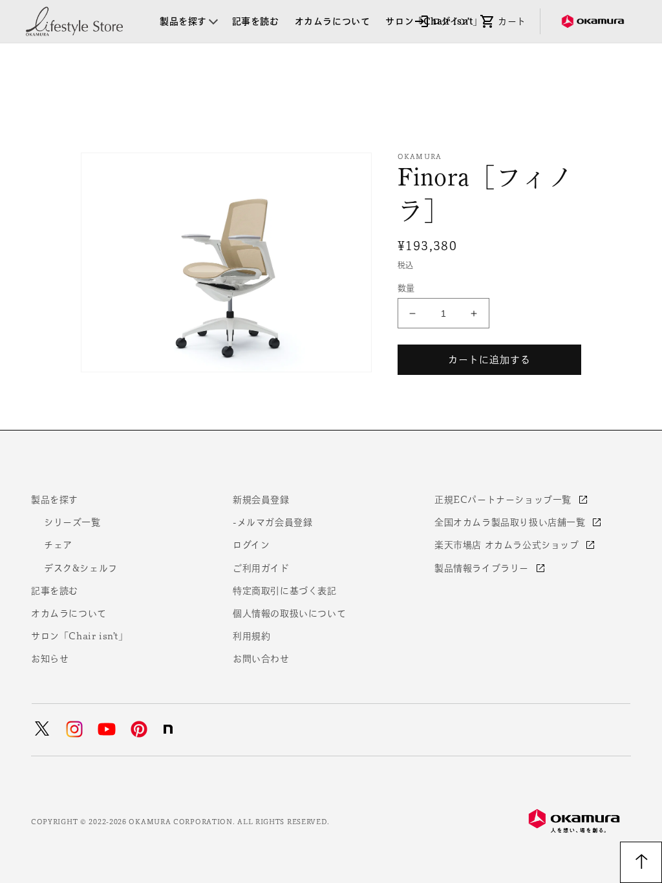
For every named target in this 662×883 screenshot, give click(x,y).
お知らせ (50, 658)
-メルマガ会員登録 (272, 522)
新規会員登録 (261, 499)
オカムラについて (69, 613)
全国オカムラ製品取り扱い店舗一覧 (511, 522)
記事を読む (54, 590)
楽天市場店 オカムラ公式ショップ (508, 544)
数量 (406, 288)
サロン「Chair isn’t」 (79, 636)
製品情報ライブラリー (483, 568)
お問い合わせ (261, 658)
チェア (58, 544)
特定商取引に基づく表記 (285, 590)
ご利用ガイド (261, 568)
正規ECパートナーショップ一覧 (504, 499)
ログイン (251, 544)
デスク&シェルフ (81, 568)
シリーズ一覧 (72, 522)
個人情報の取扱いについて (289, 613)
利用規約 (251, 636)
